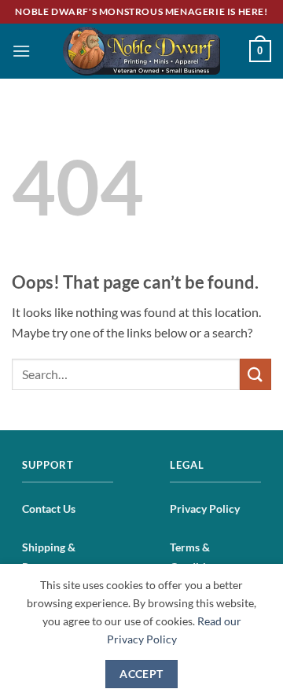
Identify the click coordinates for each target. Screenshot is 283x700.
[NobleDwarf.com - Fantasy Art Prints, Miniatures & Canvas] (141, 51)
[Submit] (255, 374)
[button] (21, 50)
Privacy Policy (205, 508)
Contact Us (48, 508)
